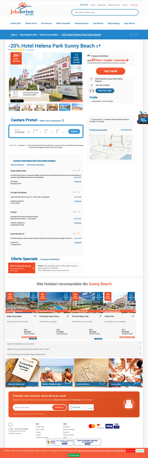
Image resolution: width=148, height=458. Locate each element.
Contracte (66, 427)
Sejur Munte (129, 23)
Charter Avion (31, 23)
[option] (22, 316)
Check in (17, 130)
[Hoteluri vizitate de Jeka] (57, 372)
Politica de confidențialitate (115, 450)
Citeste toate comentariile (35, 165)
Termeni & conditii (114, 5)
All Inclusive (46, 23)
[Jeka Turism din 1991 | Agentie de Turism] (21, 14)
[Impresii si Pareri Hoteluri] (91, 372)
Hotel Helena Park (18, 170)
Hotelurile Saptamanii (16, 384)
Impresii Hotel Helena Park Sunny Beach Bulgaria (34, 160)
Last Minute (98, 23)
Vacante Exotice (81, 23)
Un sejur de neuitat (19, 192)
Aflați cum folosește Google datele (91, 450)
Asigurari (66, 432)
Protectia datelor (69, 429)
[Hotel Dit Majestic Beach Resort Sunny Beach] (136, 34)
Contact (125, 5)
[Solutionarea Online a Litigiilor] (88, 442)
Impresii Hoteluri (82, 384)
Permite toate (74, 455)
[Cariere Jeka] (125, 372)
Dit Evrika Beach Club (87, 316)
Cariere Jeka (115, 384)
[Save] (63, 120)
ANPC (65, 438)
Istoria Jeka (40, 429)
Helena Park (119, 316)
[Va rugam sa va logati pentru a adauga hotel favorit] (75, 68)
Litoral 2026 (15, 23)
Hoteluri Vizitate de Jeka (51, 384)
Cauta (74, 131)
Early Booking (114, 23)
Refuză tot (130, 450)
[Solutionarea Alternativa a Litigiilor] (60, 442)
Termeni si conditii (14, 433)
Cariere (92, 5)
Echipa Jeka (102, 5)
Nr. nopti (35, 130)
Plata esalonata (68, 435)
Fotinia (14, 212)
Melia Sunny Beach (22, 316)
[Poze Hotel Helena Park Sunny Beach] (90, 90)
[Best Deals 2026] (142, 117)
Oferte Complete (63, 23)
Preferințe (140, 450)
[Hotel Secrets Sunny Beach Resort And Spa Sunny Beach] (131, 34)
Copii (57, 130)
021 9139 (85, 5)
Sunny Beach (100, 283)
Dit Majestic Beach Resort (54, 316)
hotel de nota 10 (17, 233)
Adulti (46, 130)
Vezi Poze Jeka (104, 90)
